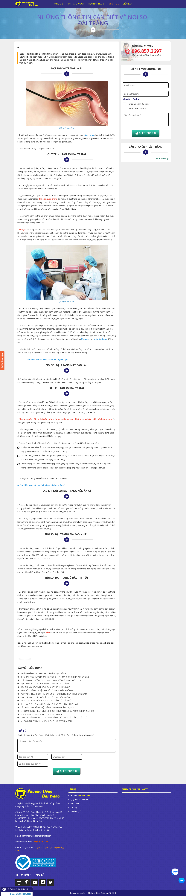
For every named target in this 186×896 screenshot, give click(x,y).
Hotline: (80, 796)
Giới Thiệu (75, 803)
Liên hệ (74, 807)
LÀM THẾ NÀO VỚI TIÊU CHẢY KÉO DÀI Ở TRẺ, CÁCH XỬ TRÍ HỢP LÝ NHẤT (54, 717)
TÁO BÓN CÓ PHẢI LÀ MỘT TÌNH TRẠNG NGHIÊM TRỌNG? (47, 707)
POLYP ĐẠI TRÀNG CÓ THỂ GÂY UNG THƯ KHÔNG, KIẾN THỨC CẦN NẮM (53, 694)
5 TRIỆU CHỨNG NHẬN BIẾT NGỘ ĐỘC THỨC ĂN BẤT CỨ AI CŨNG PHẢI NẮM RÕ (57, 711)
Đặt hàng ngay (2, 360)
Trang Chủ (57, 3)
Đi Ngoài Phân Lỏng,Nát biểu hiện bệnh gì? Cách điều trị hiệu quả (49, 704)
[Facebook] (42, 882)
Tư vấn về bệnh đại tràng (138, 104)
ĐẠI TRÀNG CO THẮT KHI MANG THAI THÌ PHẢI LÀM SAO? (46, 683)
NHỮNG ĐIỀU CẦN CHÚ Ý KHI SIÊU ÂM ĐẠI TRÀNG (43, 673)
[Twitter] (50, 882)
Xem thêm (161, 159)
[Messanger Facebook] (182, 881)
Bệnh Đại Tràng (96, 3)
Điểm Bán (127, 3)
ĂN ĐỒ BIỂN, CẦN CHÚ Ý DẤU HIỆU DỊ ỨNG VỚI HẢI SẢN (46, 721)
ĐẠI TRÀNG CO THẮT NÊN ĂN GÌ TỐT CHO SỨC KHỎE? (45, 697)
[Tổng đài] (146, 51)
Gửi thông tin (68, 771)
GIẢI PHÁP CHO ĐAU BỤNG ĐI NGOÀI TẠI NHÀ (41, 714)
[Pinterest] (27, 882)
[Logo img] (30, 3)
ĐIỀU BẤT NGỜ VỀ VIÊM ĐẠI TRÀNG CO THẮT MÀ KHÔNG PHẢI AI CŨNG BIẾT (55, 677)
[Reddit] (19, 882)
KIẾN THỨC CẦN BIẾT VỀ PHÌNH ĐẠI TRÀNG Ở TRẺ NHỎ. (45, 700)
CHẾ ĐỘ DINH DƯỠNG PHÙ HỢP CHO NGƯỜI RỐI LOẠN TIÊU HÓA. (50, 680)
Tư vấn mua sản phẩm (137, 108)
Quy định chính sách (79, 799)
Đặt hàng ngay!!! (76, 3)
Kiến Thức (114, 3)
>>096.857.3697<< (33, 646)
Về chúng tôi (76, 811)
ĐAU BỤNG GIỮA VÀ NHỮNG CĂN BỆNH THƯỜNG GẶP (45, 687)
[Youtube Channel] (34, 882)
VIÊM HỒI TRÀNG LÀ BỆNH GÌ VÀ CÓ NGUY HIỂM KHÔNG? (46, 690)
